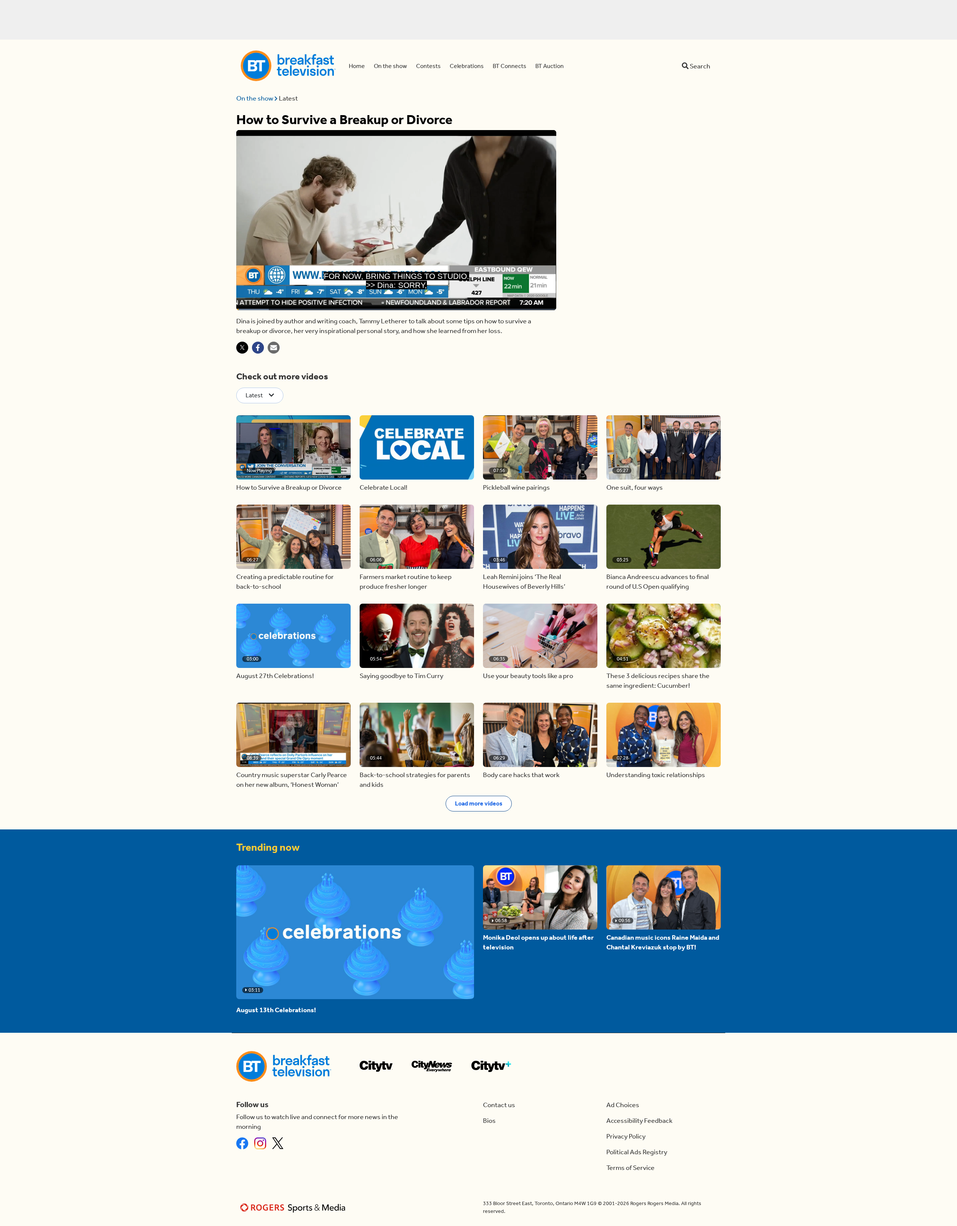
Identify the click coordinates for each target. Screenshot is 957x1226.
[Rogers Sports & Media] (294, 1207)
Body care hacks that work (521, 775)
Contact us (499, 1105)
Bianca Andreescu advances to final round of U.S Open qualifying (657, 582)
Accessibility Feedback (639, 1120)
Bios (489, 1120)
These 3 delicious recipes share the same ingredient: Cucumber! (658, 681)
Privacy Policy (626, 1136)
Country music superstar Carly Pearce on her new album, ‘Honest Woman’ (291, 780)
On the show (255, 98)
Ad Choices (622, 1105)
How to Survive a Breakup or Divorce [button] (289, 487)
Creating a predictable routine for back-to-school (285, 582)
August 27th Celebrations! (275, 676)
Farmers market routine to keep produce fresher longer (406, 582)
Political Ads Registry (636, 1152)
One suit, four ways (634, 487)
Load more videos (478, 803)
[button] (293, 447)
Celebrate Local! (383, 487)
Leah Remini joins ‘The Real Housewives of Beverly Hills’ (524, 582)
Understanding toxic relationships (655, 775)
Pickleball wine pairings (516, 487)
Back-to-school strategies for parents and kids (415, 780)
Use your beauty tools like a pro (528, 676)
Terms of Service (630, 1168)
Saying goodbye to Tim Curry (401, 676)
